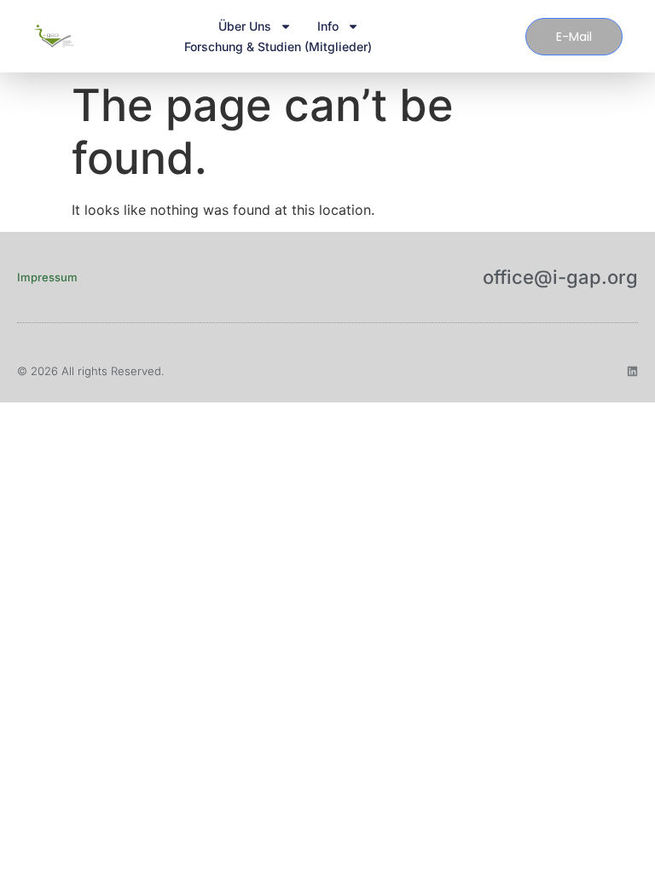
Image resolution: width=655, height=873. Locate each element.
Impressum (47, 277)
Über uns (244, 26)
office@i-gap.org (560, 277)
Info (328, 26)
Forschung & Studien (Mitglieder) (278, 46)
